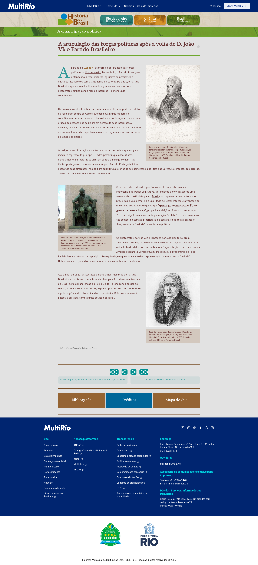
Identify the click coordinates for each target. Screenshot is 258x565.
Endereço (165, 438)
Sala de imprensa (53, 455)
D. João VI (89, 67)
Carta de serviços (126, 445)
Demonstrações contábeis (131, 472)
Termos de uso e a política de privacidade (132, 495)
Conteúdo (111, 6)
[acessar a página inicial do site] (21, 6)
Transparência (125, 438)
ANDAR (78, 445)
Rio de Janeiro (93, 72)
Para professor (51, 466)
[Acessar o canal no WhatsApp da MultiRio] (206, 428)
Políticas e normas (127, 461)
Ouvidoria (166, 457)
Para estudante (52, 472)
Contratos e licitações (128, 477)
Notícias (129, 6)
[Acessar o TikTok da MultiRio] (194, 428)
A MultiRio (93, 6)
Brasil (155, 196)
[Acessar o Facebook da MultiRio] (200, 428)
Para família (50, 477)
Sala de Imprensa (147, 6)
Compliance (123, 450)
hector (77, 458)
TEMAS (78, 469)
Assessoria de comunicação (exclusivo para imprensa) (186, 473)
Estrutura (48, 450)
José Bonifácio (174, 238)
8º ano (69, 348)
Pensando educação (54, 488)
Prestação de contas (128, 466)
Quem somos (51, 445)
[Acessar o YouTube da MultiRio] (183, 428)
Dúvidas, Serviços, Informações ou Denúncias (180, 492)
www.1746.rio (175, 505)
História (62, 348)
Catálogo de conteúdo (55, 461)
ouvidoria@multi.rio (170, 463)
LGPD (120, 488)
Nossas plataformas (86, 438)
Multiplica (79, 464)
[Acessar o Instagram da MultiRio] (189, 428)
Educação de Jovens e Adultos (85, 348)
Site (46, 438)
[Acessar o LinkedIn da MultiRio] (212, 428)
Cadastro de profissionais (130, 482)
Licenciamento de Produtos (53, 495)
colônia (112, 81)
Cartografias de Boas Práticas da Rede (91, 452)
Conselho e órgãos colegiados (133, 455)
